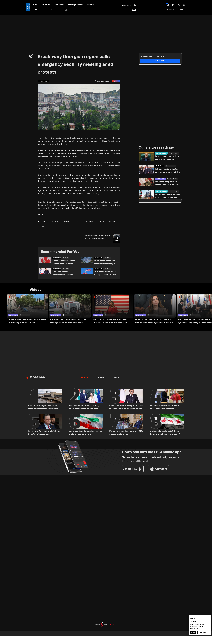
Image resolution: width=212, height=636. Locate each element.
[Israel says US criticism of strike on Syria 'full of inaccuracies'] (45, 425)
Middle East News (161, 153)
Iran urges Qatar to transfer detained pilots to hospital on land (85, 432)
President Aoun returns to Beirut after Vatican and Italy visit (164, 407)
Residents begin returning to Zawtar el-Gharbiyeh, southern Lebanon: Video (68, 321)
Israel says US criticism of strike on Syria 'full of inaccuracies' (44, 432)
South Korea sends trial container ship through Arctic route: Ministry (104, 262)
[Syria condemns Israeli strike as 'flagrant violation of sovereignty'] (167, 425)
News (35, 5)
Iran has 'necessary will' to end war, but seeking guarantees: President (167, 158)
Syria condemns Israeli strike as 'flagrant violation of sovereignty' (165, 432)
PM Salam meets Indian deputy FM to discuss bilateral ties (126, 432)
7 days (101, 377)
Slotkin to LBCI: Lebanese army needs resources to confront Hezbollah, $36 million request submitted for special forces (113, 321)
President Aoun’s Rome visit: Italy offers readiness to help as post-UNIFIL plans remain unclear (84, 407)
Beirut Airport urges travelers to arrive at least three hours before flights (43, 407)
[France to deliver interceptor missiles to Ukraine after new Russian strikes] (126, 399)
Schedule (53, 10)
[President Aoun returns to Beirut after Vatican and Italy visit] (167, 399)
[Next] (209, 309)
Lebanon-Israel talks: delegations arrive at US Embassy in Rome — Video (27, 321)
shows (70, 10)
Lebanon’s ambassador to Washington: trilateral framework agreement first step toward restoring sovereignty (154, 321)
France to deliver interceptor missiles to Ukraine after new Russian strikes (64, 273)
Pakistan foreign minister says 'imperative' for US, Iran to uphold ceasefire (168, 171)
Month (117, 377)
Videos (35, 290)
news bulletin (59, 5)
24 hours (84, 377)
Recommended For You (60, 252)
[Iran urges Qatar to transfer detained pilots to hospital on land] (86, 425)
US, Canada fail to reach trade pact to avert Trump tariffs (105, 273)
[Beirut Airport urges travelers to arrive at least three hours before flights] (45, 399)
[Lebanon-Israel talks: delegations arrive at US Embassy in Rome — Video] (27, 309)
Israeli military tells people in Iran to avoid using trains (168, 196)
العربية (134, 10)
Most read (37, 377)
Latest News (45, 5)
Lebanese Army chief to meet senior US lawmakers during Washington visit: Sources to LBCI (167, 183)
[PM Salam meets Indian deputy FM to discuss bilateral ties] (126, 425)
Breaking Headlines (75, 5)
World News (57, 257)
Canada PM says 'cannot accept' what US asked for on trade (64, 262)
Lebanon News (160, 178)
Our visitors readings (156, 147)
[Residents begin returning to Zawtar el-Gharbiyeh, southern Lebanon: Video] (70, 309)
